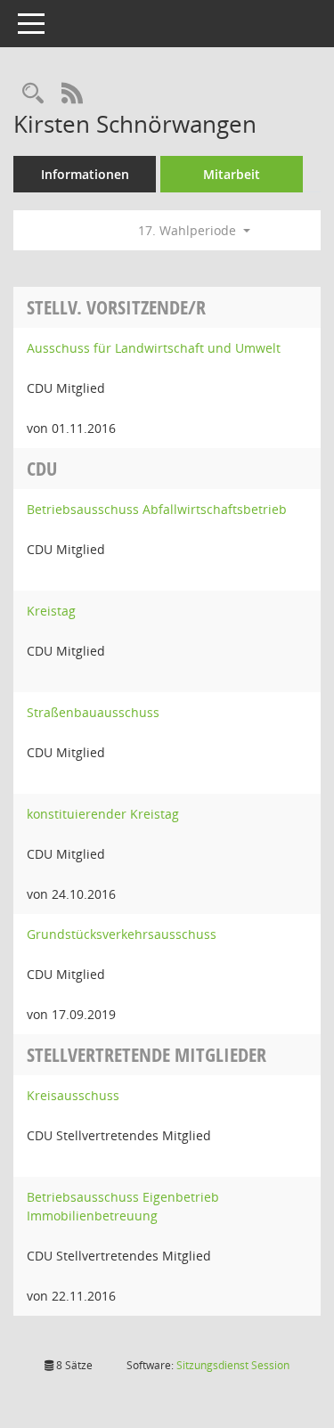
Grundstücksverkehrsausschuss (121, 934)
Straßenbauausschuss (93, 712)
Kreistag (51, 610)
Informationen (85, 174)
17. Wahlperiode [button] (189, 230)
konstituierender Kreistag (103, 813)
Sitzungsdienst (232, 1365)
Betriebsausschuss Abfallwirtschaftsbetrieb (157, 509)
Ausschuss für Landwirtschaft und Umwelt (154, 347)
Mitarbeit (231, 174)
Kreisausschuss (73, 1095)
